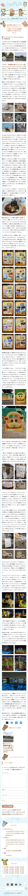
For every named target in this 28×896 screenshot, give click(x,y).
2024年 (17, 867)
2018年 (6, 871)
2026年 (6, 867)
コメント (5, 773)
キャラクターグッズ (18, 831)
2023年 (22, 867)
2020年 (17, 869)
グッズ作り (8, 850)
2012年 (17, 873)
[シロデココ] (14, 4)
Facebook (12, 723)
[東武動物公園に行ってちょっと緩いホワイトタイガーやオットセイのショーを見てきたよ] (8, 742)
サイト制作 (13, 850)
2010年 (22, 873)
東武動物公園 (7, 38)
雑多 (5, 853)
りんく (16, 14)
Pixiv (12, 884)
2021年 (11, 869)
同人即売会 (18, 850)
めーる (25, 14)
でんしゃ (21, 842)
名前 (4, 789)
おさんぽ (14, 840)
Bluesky (16, 723)
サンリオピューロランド (13, 842)
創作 (5, 848)
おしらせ (16, 10)
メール (4, 795)
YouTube (16, 884)
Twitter (7, 723)
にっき (7, 14)
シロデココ (3, 18)
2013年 (11, 873)
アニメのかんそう (10, 831)
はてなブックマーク (21, 723)
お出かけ (22, 37)
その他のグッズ (18, 833)
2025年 (11, 867)
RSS (20, 884)
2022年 (6, 869)
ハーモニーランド (18, 844)
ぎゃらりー (24, 10)
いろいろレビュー (8, 829)
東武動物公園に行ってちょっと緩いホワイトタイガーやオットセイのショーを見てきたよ (14, 66)
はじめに (7, 10)
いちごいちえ (16, 37)
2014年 (6, 873)
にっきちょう (9, 855)
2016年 (17, 871)
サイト (3, 800)
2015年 (22, 871)
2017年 (11, 871)
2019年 (22, 869)
